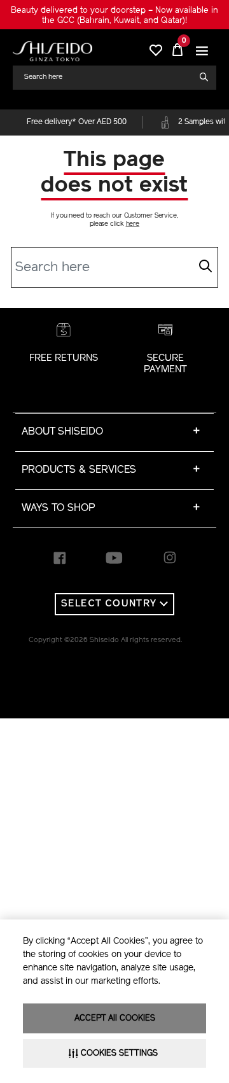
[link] (52, 51)
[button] (202, 51)
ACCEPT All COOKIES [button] (114, 1018)
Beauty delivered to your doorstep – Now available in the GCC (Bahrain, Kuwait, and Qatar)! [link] (114, 15)
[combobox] (109, 77)
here (133, 224)
